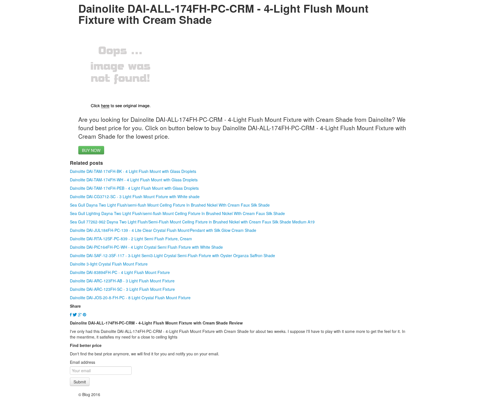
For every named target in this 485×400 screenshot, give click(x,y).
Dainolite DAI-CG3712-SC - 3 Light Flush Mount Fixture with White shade (135, 196)
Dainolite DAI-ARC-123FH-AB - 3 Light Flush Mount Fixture (122, 281)
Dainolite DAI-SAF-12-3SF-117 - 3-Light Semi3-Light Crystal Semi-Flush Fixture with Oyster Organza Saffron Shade (172, 255)
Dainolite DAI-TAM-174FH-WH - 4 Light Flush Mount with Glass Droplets (134, 179)
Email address (82, 362)
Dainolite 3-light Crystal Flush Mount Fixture (109, 264)
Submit (80, 382)
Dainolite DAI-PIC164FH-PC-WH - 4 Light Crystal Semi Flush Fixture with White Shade (146, 247)
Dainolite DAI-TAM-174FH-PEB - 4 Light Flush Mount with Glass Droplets (134, 188)
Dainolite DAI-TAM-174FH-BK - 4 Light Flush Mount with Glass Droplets (133, 171)
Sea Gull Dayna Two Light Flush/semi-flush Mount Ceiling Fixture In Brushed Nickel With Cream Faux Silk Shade (170, 205)
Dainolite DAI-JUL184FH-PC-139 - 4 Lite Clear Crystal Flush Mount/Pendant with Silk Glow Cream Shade (163, 230)
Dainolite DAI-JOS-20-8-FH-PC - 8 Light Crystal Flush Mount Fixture (130, 297)
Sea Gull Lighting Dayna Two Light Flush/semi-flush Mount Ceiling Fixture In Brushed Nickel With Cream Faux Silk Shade (177, 213)
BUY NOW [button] (91, 150)
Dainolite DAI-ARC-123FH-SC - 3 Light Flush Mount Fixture (122, 289)
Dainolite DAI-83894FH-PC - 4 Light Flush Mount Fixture (120, 272)
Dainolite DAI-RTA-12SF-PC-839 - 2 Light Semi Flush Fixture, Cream (131, 238)
